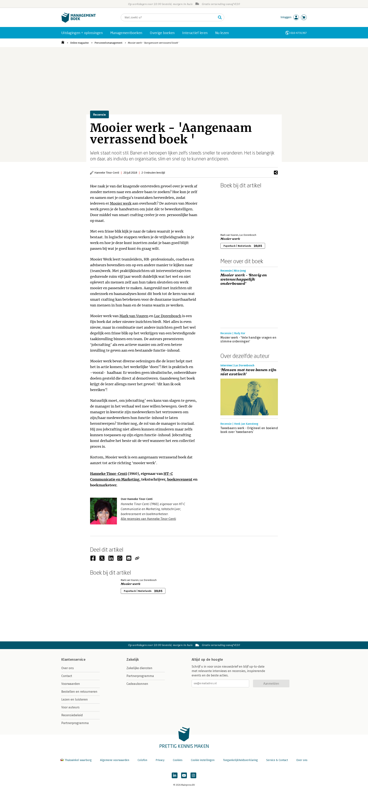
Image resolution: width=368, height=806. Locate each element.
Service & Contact (277, 760)
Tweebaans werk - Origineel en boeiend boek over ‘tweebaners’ (249, 430)
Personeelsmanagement (108, 42)
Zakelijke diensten (139, 668)
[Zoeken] (220, 17)
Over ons (67, 668)
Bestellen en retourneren (79, 691)
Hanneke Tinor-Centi (108, 473)
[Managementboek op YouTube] (184, 775)
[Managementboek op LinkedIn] (174, 775)
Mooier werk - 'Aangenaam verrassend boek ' (153, 42)
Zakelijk (133, 659)
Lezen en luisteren (74, 699)
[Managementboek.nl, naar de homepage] (78, 21)
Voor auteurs (70, 707)
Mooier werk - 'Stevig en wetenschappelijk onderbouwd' (243, 279)
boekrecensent (179, 479)
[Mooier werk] (233, 210)
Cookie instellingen (202, 760)
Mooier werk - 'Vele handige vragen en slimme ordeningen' (248, 339)
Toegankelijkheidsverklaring (240, 760)
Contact (66, 676)
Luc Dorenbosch (167, 316)
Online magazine (79, 42)
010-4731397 (298, 32)
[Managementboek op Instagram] (193, 775)
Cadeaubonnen (137, 684)
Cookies (177, 760)
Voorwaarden (70, 684)
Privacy (160, 760)
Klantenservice (73, 659)
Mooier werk (120, 203)
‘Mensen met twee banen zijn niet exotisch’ (248, 372)
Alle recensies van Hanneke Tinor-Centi (148, 519)
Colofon (142, 760)
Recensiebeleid (72, 715)
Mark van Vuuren (133, 316)
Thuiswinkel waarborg (78, 760)
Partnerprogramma (75, 723)
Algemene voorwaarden (114, 760)
